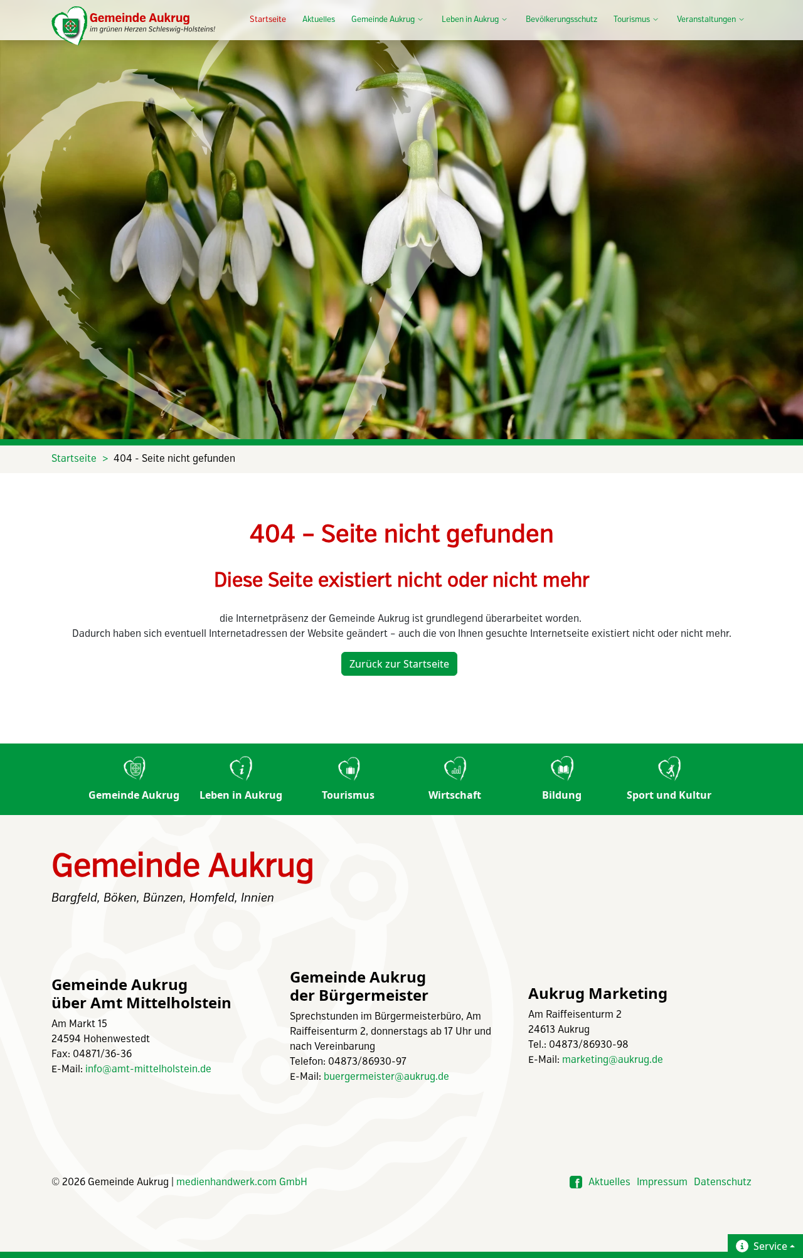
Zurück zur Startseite (399, 664)
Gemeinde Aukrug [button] (383, 20)
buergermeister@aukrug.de (386, 1077)
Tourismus (348, 795)
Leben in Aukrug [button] (470, 20)
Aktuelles (318, 20)
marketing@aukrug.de (612, 1060)
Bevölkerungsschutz (561, 20)
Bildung (562, 795)
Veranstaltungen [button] (706, 20)
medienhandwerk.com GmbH (241, 1182)
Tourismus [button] (632, 20)
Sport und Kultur (669, 795)
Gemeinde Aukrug (133, 795)
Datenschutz (723, 1182)
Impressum (662, 1182)
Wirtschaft (454, 795)
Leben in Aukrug (240, 795)
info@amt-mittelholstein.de (148, 1069)
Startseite (268, 20)
